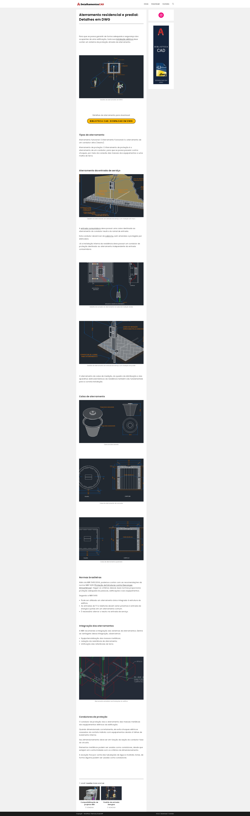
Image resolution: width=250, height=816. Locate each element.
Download (164, 814)
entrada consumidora (91, 228)
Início (158, 814)
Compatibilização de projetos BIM (89, 803)
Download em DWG (111, 121)
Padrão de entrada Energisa (111, 803)
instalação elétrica (124, 39)
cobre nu (109, 236)
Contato (171, 814)
